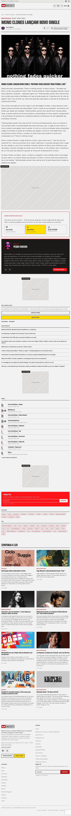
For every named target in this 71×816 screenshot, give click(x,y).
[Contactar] (58, 5)
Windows (63, 525)
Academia (38, 741)
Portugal (51, 525)
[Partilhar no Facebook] (44, 28)
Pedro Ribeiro (10, 27)
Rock (20, 525)
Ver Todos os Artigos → (59, 269)
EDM (3, 533)
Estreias (19, 18)
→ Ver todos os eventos (9, 457)
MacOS (36, 528)
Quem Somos (39, 734)
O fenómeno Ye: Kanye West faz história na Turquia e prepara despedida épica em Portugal (28, 354)
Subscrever (63, 500)
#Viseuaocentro (40, 737)
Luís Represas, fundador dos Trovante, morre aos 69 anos (18, 333)
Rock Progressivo (36, 531)
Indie (38, 525)
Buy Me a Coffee (35, 317)
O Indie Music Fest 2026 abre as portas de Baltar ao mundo (18, 337)
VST (8, 528)
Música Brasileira (47, 531)
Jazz (3, 528)
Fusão (23, 528)
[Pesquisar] (54, 5)
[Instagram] (69, 1)
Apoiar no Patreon (35, 312)
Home (37, 728)
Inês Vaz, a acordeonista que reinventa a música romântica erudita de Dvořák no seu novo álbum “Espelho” (33, 366)
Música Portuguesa (10, 14)
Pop (15, 525)
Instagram (4, 321)
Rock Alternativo (16, 528)
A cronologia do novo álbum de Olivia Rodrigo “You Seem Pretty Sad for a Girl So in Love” (27, 362)
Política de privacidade (42, 759)
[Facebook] (66, 1)
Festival (57, 528)
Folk (42, 528)
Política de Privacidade (53, 810)
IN (9, 269)
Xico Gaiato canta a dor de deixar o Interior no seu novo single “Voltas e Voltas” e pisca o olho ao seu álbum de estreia (34, 342)
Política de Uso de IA (41, 762)
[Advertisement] (35, 186)
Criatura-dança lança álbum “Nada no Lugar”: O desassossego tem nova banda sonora (26, 350)
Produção (11, 516)
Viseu (47, 528)
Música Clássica (62, 531)
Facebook (12, 321)
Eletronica (44, 525)
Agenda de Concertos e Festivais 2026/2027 (48, 732)
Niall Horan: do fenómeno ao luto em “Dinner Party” (16, 346)
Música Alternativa (11, 531)
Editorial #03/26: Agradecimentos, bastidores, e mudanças (18, 329)
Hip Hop (25, 525)
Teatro (17, 516)
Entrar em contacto (6, 747)
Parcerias (38, 744)
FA (5, 269)
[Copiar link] (48, 28)
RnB (3, 531)
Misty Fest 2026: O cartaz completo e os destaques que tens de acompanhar (24, 358)
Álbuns (4, 513)
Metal (57, 525)
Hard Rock (30, 528)
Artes (9, 513)
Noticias (14, 18)
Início (2, 14)
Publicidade (39, 746)
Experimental (21, 531)
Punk (55, 531)
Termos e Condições (41, 756)
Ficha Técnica (39, 753)
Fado (28, 531)
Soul (52, 528)
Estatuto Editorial (40, 750)
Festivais (45, 513)
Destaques (23, 513)
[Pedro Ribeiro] (8, 245)
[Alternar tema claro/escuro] (61, 5)
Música (23, 18)
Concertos (15, 513)
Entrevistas (31, 513)
